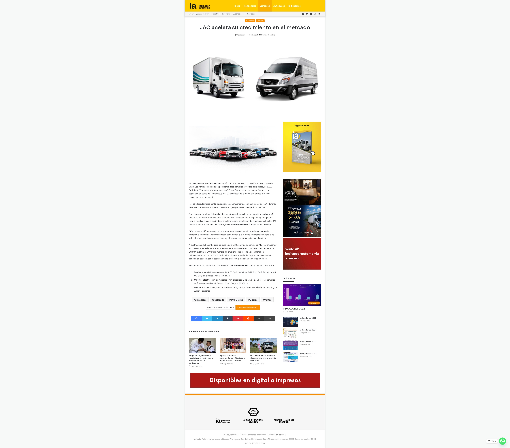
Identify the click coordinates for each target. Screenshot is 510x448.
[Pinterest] (238, 318)
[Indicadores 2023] (290, 345)
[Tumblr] (228, 318)
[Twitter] (207, 318)
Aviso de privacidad (276, 435)
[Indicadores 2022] (290, 357)
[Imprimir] (269, 318)
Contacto (251, 14)
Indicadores (294, 5)
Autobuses (279, 5)
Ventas (267, 299)
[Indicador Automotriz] (200, 5)
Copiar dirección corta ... (247, 307)
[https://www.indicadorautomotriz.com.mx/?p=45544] (302, 171)
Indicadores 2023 (308, 341)
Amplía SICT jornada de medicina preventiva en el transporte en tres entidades (201, 359)
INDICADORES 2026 (294, 308)
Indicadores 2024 (308, 330)
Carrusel (260, 21)
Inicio (237, 5)
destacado (218, 299)
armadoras (201, 299)
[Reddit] (248, 318)
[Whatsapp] (502, 441)
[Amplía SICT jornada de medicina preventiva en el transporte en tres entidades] (202, 345)
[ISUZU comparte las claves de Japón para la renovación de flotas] (263, 345)
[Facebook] (196, 318)
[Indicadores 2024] (290, 333)
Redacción (241, 35)
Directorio (226, 14)
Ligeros (254, 299)
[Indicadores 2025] (290, 322)
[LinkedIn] (217, 318)
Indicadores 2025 (308, 318)
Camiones (265, 5)
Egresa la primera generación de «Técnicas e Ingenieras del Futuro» (232, 358)
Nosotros (216, 14)
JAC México (237, 299)
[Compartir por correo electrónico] (259, 318)
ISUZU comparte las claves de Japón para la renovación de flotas (263, 358)
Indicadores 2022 (308, 353)
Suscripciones (239, 14)
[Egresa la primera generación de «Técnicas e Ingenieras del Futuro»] (233, 345)
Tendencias (250, 5)
